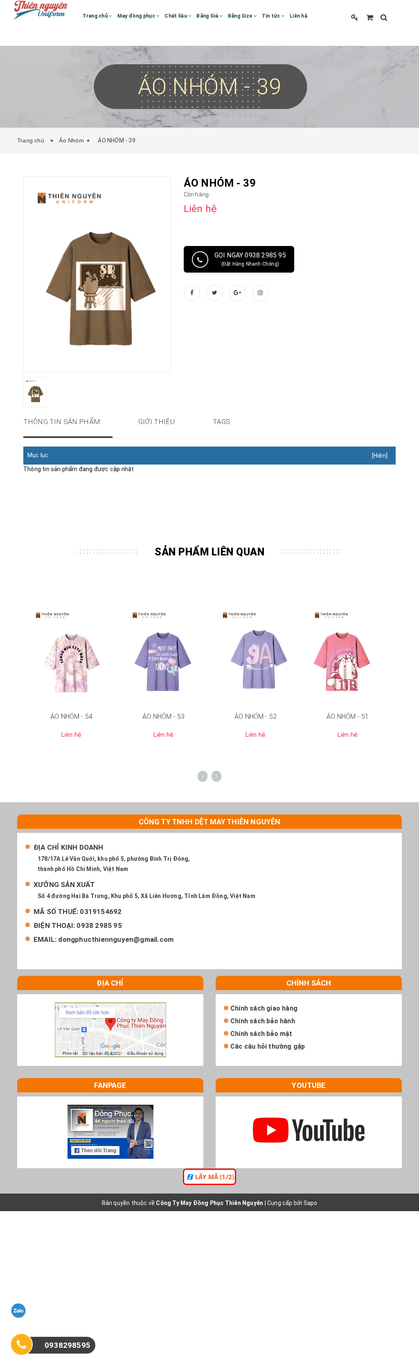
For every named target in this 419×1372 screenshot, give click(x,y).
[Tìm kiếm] (384, 17)
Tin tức (272, 16)
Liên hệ (298, 16)
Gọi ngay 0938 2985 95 (250, 259)
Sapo (311, 1203)
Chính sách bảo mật (261, 1034)
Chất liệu (176, 16)
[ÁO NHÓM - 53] (163, 655)
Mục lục (37, 455)
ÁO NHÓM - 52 (255, 716)
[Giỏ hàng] (369, 17)
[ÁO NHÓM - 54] (71, 655)
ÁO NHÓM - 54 (71, 716)
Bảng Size (241, 16)
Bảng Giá (207, 16)
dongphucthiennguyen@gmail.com (115, 939)
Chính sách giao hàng (263, 1008)
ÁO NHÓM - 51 (348, 716)
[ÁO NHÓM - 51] (347, 655)
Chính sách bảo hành (262, 1021)
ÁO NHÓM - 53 (163, 716)
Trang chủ (96, 16)
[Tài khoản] (354, 17)
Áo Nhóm (71, 140)
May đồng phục (137, 16)
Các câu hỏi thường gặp (267, 1046)
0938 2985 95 (99, 925)
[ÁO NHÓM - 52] (255, 655)
